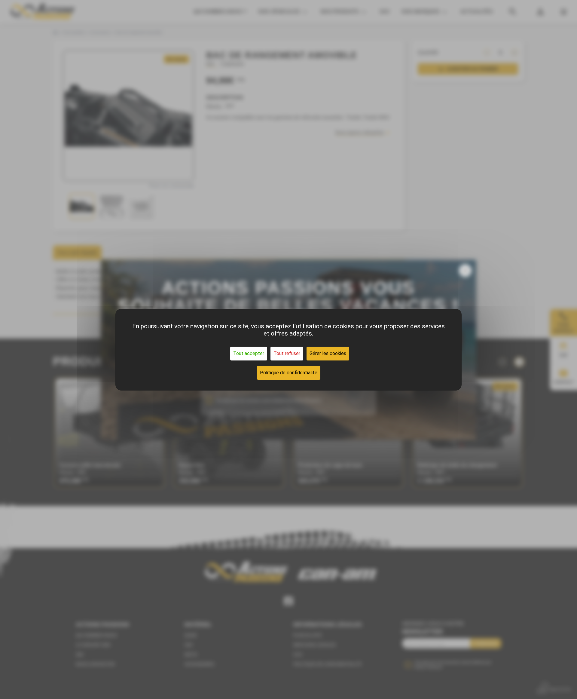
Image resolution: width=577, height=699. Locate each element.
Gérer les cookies (328, 353)
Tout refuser (286, 353)
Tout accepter (248, 353)
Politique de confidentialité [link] (288, 373)
